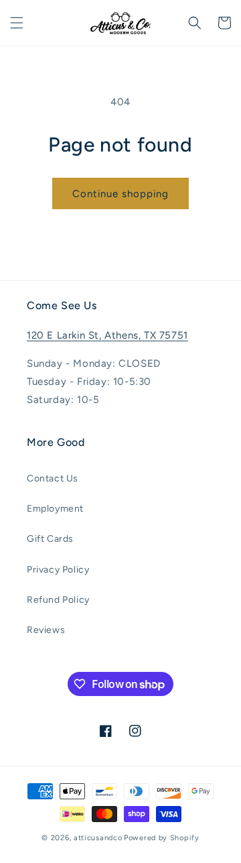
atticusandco (98, 837)
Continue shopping (120, 194)
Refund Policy (58, 600)
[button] (16, 23)
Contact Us (52, 478)
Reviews (46, 630)
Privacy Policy (58, 569)
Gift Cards (50, 538)
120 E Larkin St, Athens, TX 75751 (107, 335)
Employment (55, 508)
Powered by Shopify (161, 837)
